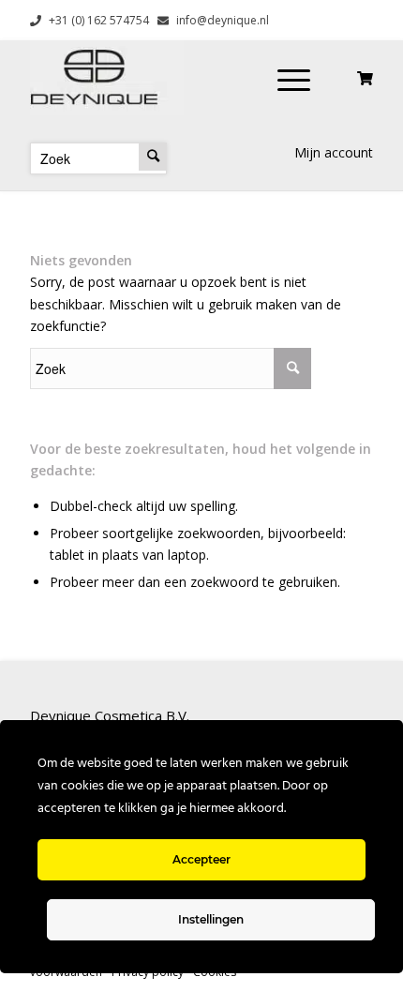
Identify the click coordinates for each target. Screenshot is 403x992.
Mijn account (333, 152)
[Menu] (294, 77)
